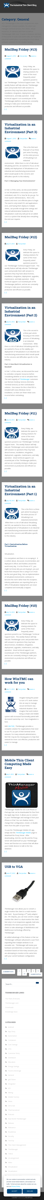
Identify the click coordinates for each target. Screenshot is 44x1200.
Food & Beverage (14, 1071)
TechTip (11, 1141)
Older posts (35, 974)
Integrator (11, 1084)
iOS (9, 1088)
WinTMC (11, 726)
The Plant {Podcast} (12, 999)
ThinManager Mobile (23, 833)
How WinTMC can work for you (19, 681)
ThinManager (25, 379)
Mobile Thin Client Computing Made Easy (19, 764)
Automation (12, 1036)
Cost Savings (12, 1044)
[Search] (37, 983)
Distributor (12, 1058)
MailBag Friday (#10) (21, 606)
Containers (12, 1040)
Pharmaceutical (13, 1110)
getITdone (12, 1079)
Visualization (12, 1171)
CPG (9, 1049)
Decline (30, 1191)
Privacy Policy (16, 1186)
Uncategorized (13, 1158)
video (10, 1162)
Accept (14, 1191)
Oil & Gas (11, 1106)
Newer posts (8, 972)
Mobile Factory (13, 1097)
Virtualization (12, 1167)
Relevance (12, 1127)
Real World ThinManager (17, 1119)
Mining (10, 1093)
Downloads (9, 1007)
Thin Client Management (17, 1145)
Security (11, 1136)
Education (11, 1062)
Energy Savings (13, 1066)
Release (11, 1123)
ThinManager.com (12, 1003)
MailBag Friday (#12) (21, 237)
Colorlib (14, 1198)
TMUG (10, 1154)
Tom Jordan (23, 56)
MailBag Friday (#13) (21, 49)
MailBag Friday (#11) (21, 413)
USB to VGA (14, 867)
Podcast (11, 1114)
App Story (11, 1031)
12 (24, 974)
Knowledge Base (11, 1012)
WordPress (28, 1198)
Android (11, 1027)
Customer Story (14, 1053)
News (10, 1101)
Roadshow (12, 1132)
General (11, 1075)
